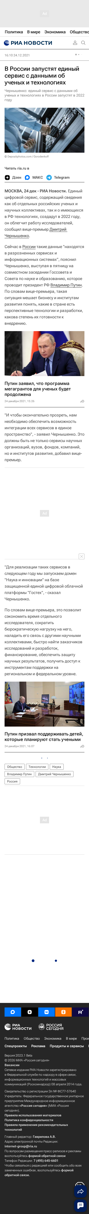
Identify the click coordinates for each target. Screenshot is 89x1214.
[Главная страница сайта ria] (27, 43)
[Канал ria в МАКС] (13, 1012)
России (29, 246)
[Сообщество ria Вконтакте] (46, 1012)
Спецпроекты (16, 1046)
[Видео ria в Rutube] (80, 1012)
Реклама (38, 1046)
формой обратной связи (46, 1156)
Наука (56, 767)
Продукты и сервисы (67, 1046)
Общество (14, 767)
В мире (71, 1038)
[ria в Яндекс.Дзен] (29, 1012)
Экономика (52, 1038)
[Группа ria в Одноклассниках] (63, 1012)
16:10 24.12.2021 (17, 55)
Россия (12, 781)
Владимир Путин (66, 285)
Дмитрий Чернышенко (54, 774)
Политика (12, 1038)
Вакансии (12, 1065)
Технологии (37, 767)
